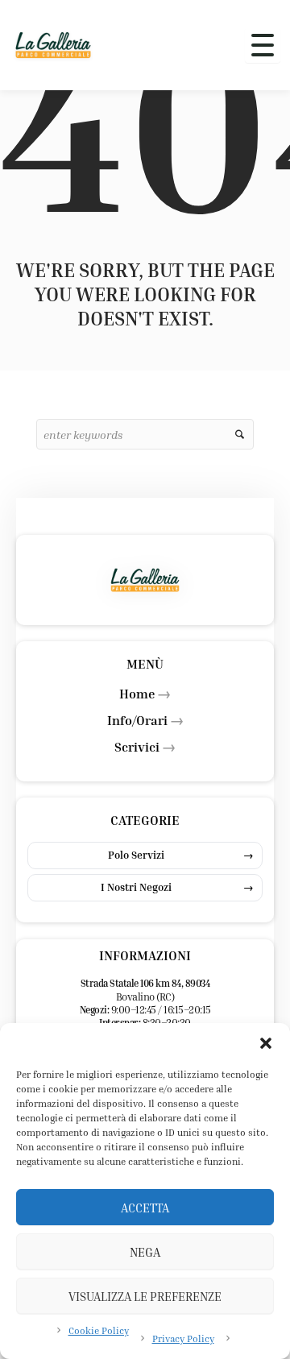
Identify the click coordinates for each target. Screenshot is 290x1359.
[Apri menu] (262, 45)
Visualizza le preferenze (145, 1296)
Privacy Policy (183, 1338)
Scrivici (137, 747)
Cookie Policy (98, 1330)
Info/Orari (137, 720)
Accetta (145, 1207)
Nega (145, 1252)
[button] (266, 1043)
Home (137, 694)
